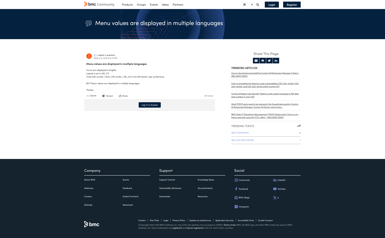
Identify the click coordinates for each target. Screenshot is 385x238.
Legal (165, 220)
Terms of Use (230, 224)
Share (125, 96)
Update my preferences (200, 220)
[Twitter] (269, 61)
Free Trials (154, 220)
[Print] (263, 61)
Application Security (224, 220)
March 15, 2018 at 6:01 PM (105, 58)
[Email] (256, 61)
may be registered (194, 227)
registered (177, 227)
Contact (142, 220)
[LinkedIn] (276, 61)
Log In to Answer (150, 104)
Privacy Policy (178, 220)
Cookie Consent (265, 220)
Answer (109, 95)
